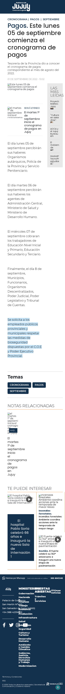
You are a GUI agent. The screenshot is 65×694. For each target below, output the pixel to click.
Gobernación (26, 593)
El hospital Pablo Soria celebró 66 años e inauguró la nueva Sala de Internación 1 (20, 538)
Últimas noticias (56, 591)
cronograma (19, 385)
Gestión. (44, 550)
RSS (4, 681)
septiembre (18, 391)
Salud (22, 621)
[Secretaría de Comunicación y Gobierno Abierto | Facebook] (4, 624)
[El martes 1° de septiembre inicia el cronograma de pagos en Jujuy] (15, 112)
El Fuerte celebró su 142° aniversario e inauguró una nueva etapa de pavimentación (50, 558)
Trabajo (23, 605)
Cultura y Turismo (24, 633)
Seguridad (25, 628)
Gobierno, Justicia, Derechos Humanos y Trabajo (24, 658)
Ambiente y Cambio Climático (25, 647)
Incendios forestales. (45, 512)
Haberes (15, 430)
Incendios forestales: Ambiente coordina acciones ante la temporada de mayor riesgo (50, 522)
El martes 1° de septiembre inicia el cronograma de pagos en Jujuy (32, 122)
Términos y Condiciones (12, 677)
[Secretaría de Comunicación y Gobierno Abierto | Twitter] (11, 624)
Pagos (39, 385)
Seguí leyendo (32, 108)
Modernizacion (27, 665)
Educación (25, 625)
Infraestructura (28, 617)
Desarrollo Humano (25, 639)
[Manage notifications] (57, 687)
